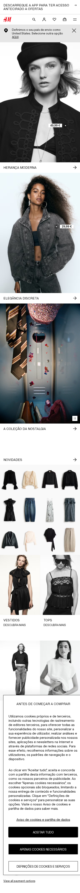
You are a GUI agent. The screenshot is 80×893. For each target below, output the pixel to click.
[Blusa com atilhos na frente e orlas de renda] (30, 480)
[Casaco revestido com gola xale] (10, 540)
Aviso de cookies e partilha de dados (43, 819)
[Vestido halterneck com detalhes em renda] (10, 510)
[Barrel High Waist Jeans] (70, 540)
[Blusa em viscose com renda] (10, 480)
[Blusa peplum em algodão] (70, 480)
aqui (15, 37)
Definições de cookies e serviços (43, 866)
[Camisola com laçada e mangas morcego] (50, 540)
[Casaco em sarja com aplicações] (50, 480)
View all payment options (19, 881)
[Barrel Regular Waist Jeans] (30, 510)
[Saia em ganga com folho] (70, 510)
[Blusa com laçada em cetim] (30, 540)
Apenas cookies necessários (43, 849)
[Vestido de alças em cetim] (50, 510)
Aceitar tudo (43, 832)
